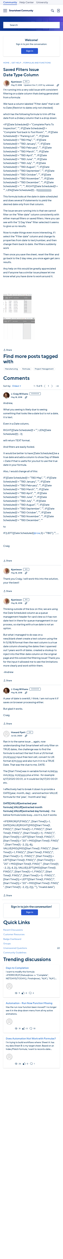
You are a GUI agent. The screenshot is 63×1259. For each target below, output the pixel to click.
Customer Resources (14, 934)
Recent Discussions (13, 929)
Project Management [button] (44, 369)
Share (7, 350)
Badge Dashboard (12, 939)
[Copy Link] (58, 85)
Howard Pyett (18, 732)
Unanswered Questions (31, 948)
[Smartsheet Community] (21, 10)
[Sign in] (58, 10)
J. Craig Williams (19, 394)
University (42, 2)
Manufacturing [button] (11, 369)
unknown (50, 85)
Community (10, 2)
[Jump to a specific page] (57, 386)
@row (37, 533)
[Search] (52, 10)
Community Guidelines (14, 952)
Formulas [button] (26, 369)
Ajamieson (16, 81)
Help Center (26, 2)
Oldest (15, 386)
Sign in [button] (29, 50)
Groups (7, 943)
